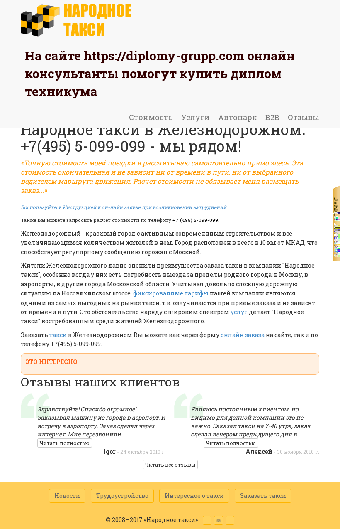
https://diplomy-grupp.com (164, 55)
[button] (207, 520)
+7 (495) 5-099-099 (195, 220)
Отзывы (303, 117)
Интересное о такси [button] (194, 495)
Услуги (195, 117)
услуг (239, 312)
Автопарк (237, 117)
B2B (272, 117)
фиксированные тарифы (171, 293)
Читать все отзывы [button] (170, 464)
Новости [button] (67, 495)
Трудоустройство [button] (122, 495)
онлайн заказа (243, 335)
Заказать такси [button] (263, 495)
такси (58, 335)
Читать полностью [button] (65, 443)
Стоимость (151, 117)
